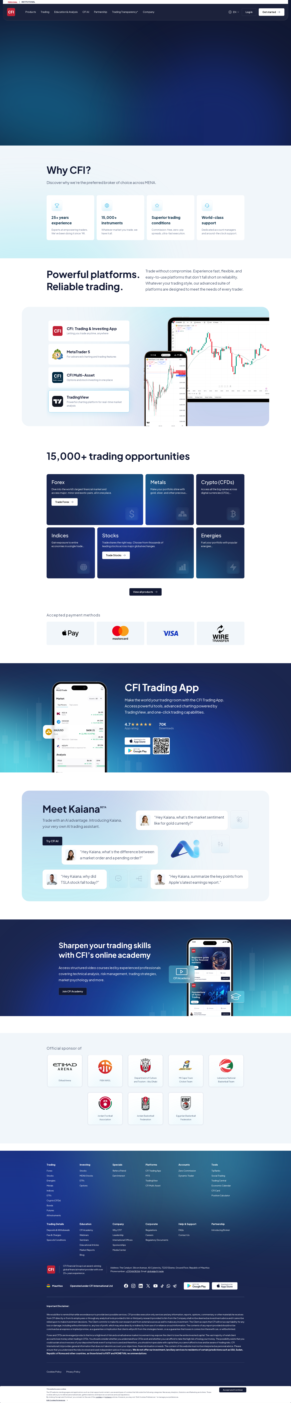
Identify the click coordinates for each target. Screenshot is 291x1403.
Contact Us (183, 1235)
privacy (108, 1397)
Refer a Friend (119, 1170)
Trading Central (218, 1180)
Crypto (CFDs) (54, 1200)
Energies (51, 1180)
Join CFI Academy (72, 991)
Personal (12, 2)
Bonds (50, 1205)
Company (118, 1224)
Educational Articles (89, 1245)
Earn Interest (119, 1175)
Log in (249, 12)
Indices (50, 1190)
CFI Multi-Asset (153, 1185)
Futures (50, 1210)
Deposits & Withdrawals (58, 1230)
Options (84, 1185)
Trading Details (55, 1224)
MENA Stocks (86, 1175)
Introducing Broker (220, 1230)
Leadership (118, 1235)
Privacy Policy (73, 1371)
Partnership (100, 11)
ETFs (49, 1195)
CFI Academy (86, 1230)
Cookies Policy (54, 1371)
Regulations (151, 1230)
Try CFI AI (52, 841)
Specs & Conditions (56, 1240)
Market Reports (87, 1250)
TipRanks (215, 1170)
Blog (82, 1254)
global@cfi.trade (155, 1271)
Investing (85, 1164)
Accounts (184, 1164)
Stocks (50, 1175)
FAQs (181, 1230)
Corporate (152, 1224)
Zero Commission (187, 1170)
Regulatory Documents (157, 1240)
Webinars (84, 1235)
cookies (99, 1397)
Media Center (119, 1250)
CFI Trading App (153, 1170)
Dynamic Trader (186, 1175)
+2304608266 (133, 1271)
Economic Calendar (221, 1185)
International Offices (123, 1240)
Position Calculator (220, 1195)
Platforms (151, 1164)
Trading (51, 1164)
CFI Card (215, 1190)
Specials (117, 1164)
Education (85, 1224)
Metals (50, 1185)
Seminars (84, 1240)
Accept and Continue (233, 1390)
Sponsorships (119, 1245)
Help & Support (187, 1224)
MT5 (148, 1175)
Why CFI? (117, 1230)
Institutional (28, 2)
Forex (49, 1170)
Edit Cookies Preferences (55, 1400)
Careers (149, 1235)
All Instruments (54, 1215)
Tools (214, 1164)
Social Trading (218, 1175)
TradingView (152, 1180)
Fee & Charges (54, 1235)
